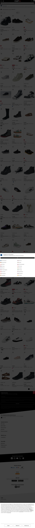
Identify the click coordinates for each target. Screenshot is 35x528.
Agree (8, 525)
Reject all (17, 525)
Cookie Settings (21, 511)
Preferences (26, 525)
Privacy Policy (9, 512)
